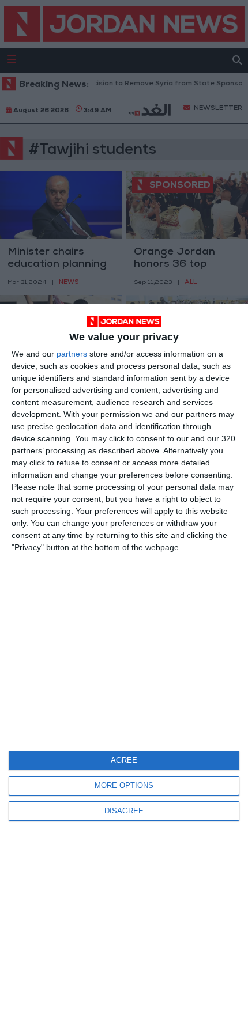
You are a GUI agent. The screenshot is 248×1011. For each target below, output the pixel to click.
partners (72, 354)
